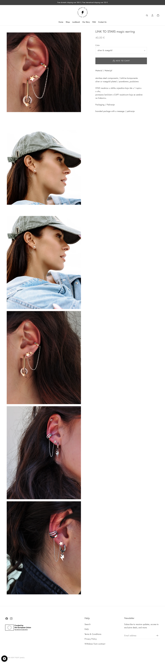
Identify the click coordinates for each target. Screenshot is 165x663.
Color (97, 45)
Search (87, 624)
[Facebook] (6, 618)
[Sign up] (157, 635)
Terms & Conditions (93, 634)
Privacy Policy (91, 639)
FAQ (87, 629)
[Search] (147, 15)
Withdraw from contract (95, 643)
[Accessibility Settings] (4, 659)
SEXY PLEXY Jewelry (17, 657)
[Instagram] (11, 618)
